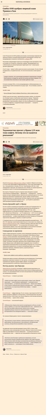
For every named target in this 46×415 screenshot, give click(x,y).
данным (5, 208)
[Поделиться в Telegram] (9, 19)
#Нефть (7, 354)
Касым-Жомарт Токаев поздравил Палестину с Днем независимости (21, 93)
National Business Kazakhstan (10, 268)
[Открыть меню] (1, 1)
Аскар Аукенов (9, 47)
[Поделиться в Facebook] (4, 19)
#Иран (4, 354)
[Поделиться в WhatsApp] (6, 19)
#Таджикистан (17, 354)
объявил (5, 236)
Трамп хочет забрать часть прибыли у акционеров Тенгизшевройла (21, 255)
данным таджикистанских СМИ (11, 223)
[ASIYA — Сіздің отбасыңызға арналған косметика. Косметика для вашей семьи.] (23, 123)
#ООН (4, 112)
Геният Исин (8, 174)
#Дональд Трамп (23, 354)
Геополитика (6, 6)
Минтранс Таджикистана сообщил (17, 183)
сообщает (27, 59)
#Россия (11, 354)
